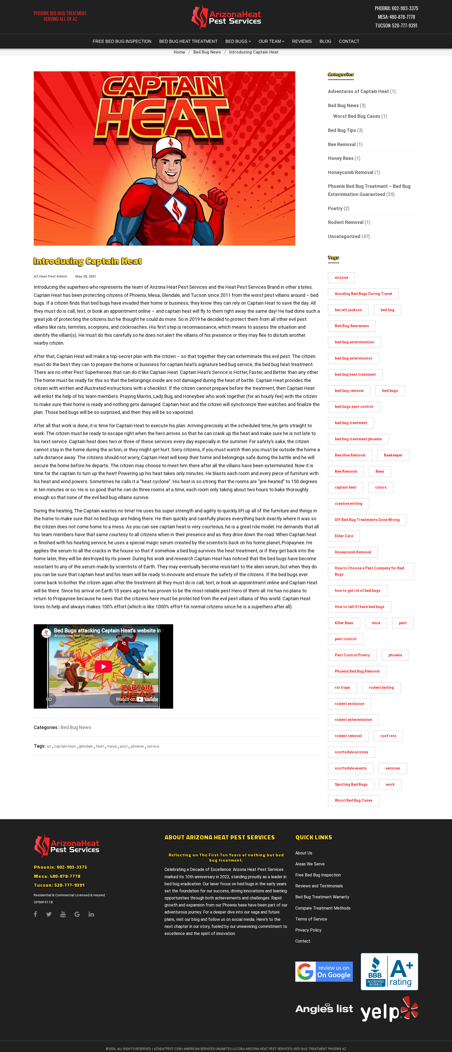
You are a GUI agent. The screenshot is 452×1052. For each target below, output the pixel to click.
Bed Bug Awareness (352, 326)
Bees (380, 471)
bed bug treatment (351, 423)
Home (179, 52)
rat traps (342, 687)
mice (376, 623)
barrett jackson (348, 310)
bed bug (387, 310)
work (390, 784)
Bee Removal (342, 144)
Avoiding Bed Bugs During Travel (363, 294)
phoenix (137, 746)
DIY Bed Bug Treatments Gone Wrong (367, 520)
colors (381, 487)
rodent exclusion (349, 704)
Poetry (335, 208)
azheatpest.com (168, 1049)
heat (100, 746)
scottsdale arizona (351, 752)
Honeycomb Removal (351, 172)
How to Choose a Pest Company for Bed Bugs (369, 571)
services (392, 768)
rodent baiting (381, 687)
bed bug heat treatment (355, 374)
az (49, 746)
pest (124, 746)
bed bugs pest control (354, 406)
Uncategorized (344, 236)
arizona (341, 277)
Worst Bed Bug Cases (356, 116)
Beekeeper (393, 455)
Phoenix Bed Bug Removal (357, 671)
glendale (86, 746)
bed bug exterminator (353, 358)
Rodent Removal (346, 222)
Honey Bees (341, 158)
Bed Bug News (207, 52)
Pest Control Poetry (352, 655)
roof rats (388, 736)
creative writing (348, 503)
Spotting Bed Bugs (351, 784)
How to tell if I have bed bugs (360, 607)
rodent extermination (353, 720)
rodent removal (348, 736)
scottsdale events (351, 768)
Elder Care (344, 536)
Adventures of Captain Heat (358, 91)
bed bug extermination (354, 342)
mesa (112, 746)
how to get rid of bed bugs (358, 590)
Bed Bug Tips (342, 130)
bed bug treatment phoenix (358, 439)
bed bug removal (349, 391)
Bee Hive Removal (350, 455)
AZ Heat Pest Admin (50, 276)
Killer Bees (344, 623)
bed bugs (390, 391)
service (153, 746)
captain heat (65, 746)
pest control (346, 639)
